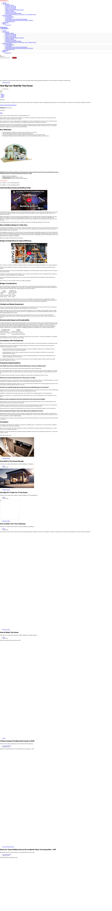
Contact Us (8, 25)
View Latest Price (3, 180)
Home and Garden (9, 11)
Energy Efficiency (7, 15)
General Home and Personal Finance (14, 9)
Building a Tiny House (10, 6)
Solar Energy (8, 18)
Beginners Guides (9, 5)
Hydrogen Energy (9, 16)
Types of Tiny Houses (10, 8)
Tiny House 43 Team (7, 745)
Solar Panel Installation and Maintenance (16, 19)
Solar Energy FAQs (10, 21)
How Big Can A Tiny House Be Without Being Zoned (8, 105)
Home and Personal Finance (8, 846)
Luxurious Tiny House (10, 12)
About (4, 23)
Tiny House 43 (3, 0)
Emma (1, 113)
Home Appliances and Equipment (13, 13)
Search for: (2, 56)
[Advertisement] (56, 70)
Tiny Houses (6, 4)
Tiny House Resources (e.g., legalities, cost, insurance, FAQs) (20, 14)
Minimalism (6, 22)
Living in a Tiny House (10, 7)
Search (14, 57)
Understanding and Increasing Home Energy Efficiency (19, 20)
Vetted (4, 2)
